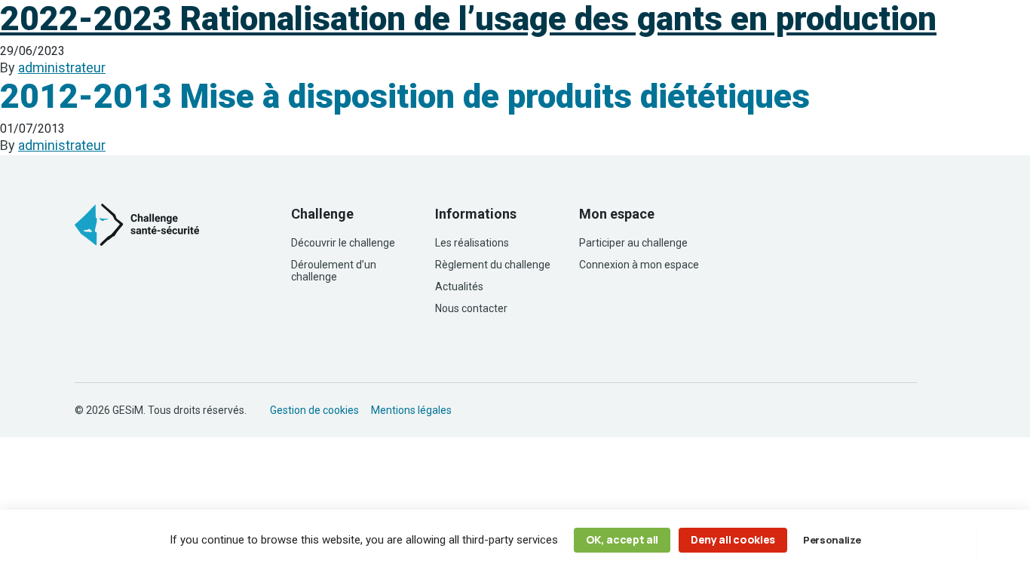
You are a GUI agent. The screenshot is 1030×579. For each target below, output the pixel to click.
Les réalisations (472, 243)
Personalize (831, 540)
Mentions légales (411, 410)
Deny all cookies (733, 539)
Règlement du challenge (492, 265)
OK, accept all (622, 539)
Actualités (459, 286)
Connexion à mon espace (639, 265)
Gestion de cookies (314, 410)
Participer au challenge (633, 243)
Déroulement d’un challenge (333, 271)
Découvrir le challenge (343, 243)
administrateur (62, 67)
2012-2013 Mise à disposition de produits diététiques (405, 96)
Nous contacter (471, 308)
